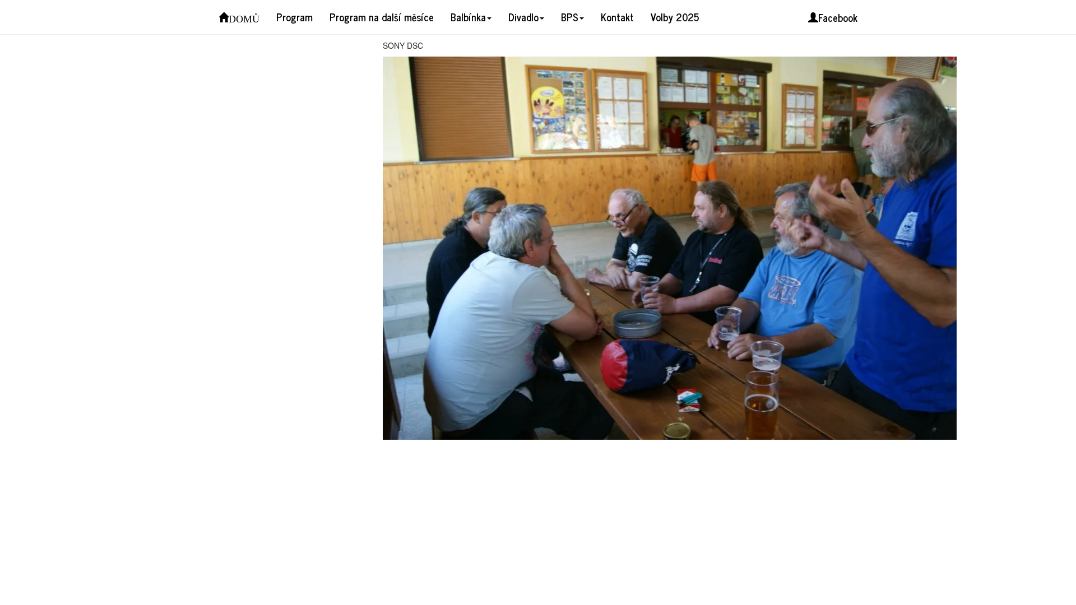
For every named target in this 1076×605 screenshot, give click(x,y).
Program (294, 16)
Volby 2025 (675, 16)
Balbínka (468, 16)
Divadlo (523, 16)
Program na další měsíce (382, 16)
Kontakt (617, 16)
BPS (569, 16)
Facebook (837, 17)
